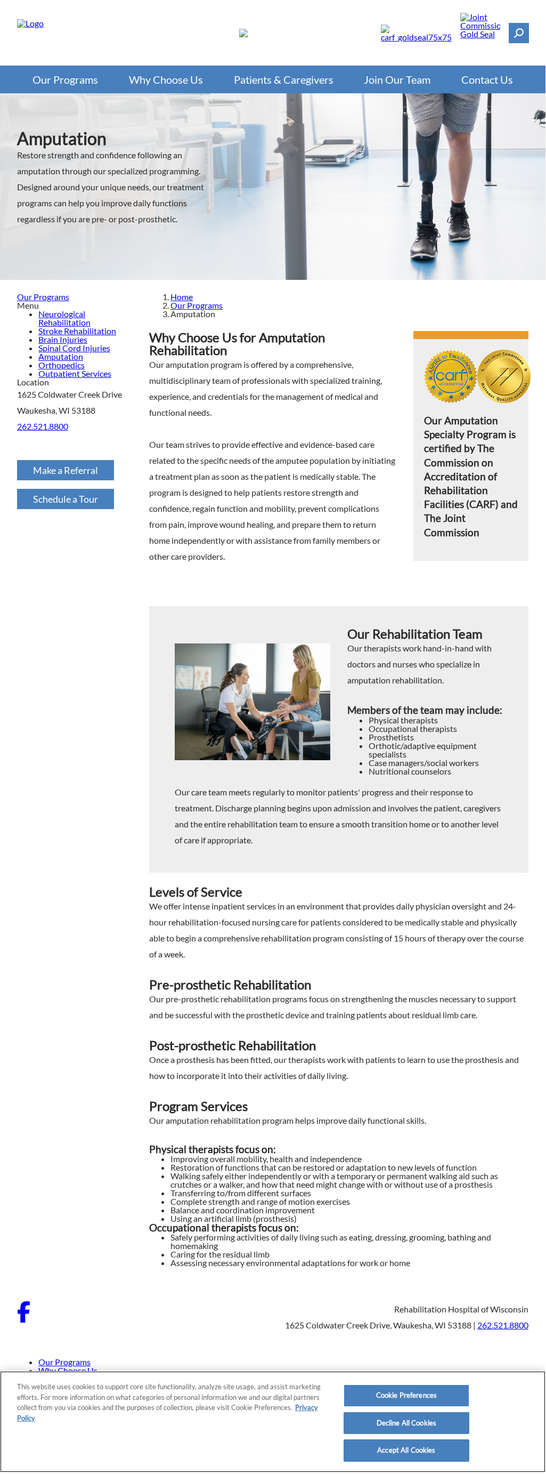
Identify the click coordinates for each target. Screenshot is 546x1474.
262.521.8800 (42, 426)
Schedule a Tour (65, 499)
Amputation (60, 356)
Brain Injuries (62, 339)
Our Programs (65, 79)
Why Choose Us (166, 79)
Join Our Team (397, 79)
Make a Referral (65, 470)
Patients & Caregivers (283, 79)
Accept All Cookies (406, 1450)
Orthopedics (61, 365)
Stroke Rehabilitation (77, 331)
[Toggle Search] (519, 33)
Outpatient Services (74, 373)
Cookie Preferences (406, 1395)
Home (181, 297)
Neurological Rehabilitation (64, 318)
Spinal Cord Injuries (74, 348)
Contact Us (487, 79)
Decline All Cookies (406, 1423)
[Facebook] (23, 1319)
